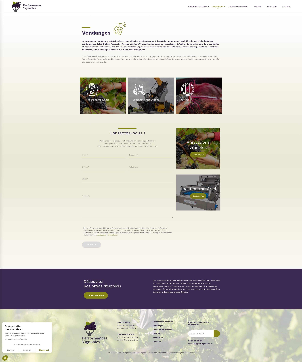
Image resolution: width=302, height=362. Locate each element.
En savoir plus (198, 155)
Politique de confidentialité (158, 353)
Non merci (10, 350)
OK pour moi (44, 350)
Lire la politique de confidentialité (16, 339)
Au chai (184, 99)
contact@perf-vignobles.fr (200, 344)
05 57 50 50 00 (144, 144)
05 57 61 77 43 (150, 146)
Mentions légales (139, 353)
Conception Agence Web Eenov (182, 353)
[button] (5, 358)
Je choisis (27, 350)
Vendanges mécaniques (146, 99)
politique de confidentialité (107, 235)
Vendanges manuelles (97, 99)
